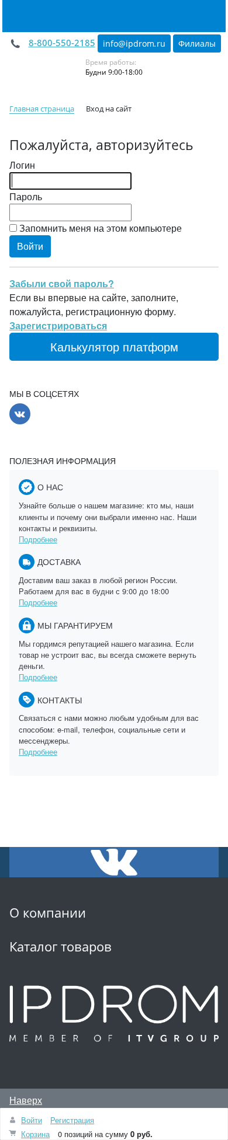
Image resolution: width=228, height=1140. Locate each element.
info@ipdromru (134, 43)
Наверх (25, 1100)
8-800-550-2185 (62, 42)
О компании (47, 912)
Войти (31, 1119)
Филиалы (197, 43)
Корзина (35, 1133)
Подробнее (38, 539)
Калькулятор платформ (114, 346)
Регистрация (72, 1119)
